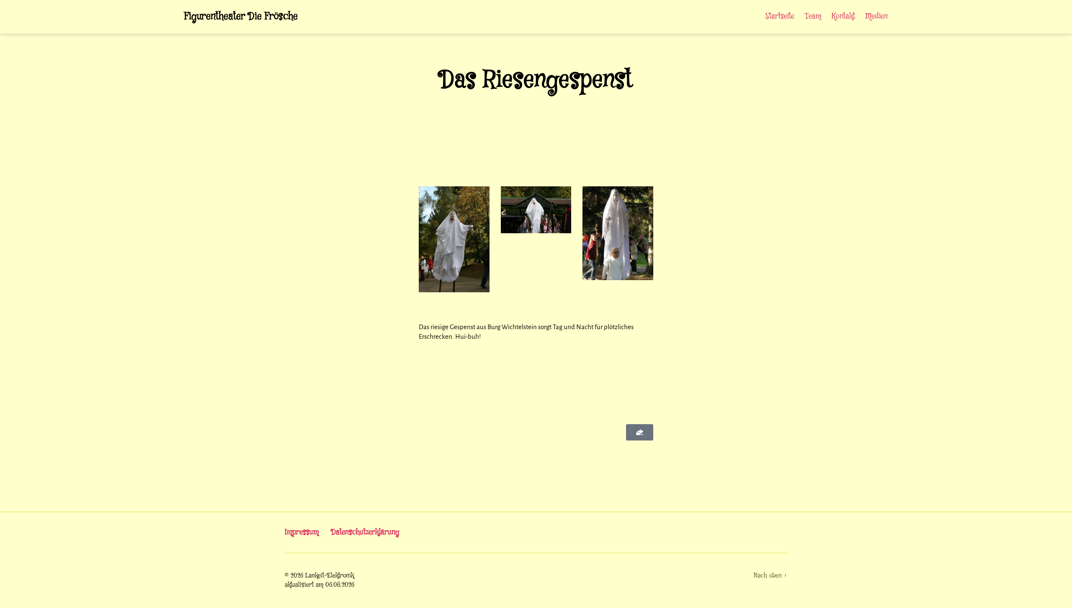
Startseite (779, 16)
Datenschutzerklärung (365, 532)
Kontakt (843, 16)
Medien (877, 16)
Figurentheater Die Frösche (241, 17)
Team (813, 16)
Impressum (302, 532)
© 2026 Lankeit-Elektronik (319, 576)
